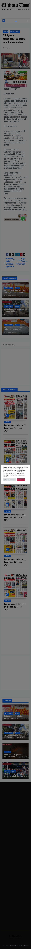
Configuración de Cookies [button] (9, 479)
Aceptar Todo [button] (21, 479)
